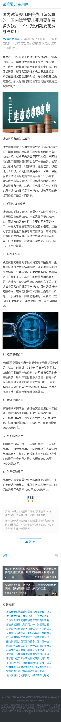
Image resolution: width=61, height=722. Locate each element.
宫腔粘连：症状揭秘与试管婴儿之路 (25, 671)
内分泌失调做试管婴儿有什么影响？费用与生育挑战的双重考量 (29, 645)
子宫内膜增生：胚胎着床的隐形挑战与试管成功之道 (29, 662)
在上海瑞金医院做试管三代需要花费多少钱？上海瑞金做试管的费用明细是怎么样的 (29, 637)
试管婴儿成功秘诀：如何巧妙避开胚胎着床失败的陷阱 (29, 632)
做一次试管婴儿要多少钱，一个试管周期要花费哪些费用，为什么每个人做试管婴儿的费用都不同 (29, 616)
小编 (5, 555)
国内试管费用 (34, 43)
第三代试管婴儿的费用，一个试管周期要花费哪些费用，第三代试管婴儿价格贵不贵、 (29, 624)
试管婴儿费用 (49, 43)
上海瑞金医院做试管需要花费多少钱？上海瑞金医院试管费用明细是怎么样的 (29, 611)
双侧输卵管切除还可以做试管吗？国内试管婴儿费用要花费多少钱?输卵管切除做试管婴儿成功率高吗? (29, 628)
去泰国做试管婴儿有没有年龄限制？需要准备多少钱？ (29, 620)
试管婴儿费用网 (16, 4)
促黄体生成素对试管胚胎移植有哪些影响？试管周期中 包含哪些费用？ (29, 666)
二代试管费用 (18, 43)
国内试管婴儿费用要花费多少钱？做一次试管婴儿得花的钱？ (29, 641)
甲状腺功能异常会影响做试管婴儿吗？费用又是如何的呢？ (29, 658)
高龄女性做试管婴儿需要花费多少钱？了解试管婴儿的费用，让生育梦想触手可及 (29, 649)
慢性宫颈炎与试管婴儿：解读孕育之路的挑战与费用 (29, 675)
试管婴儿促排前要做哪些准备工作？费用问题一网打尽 (29, 654)
